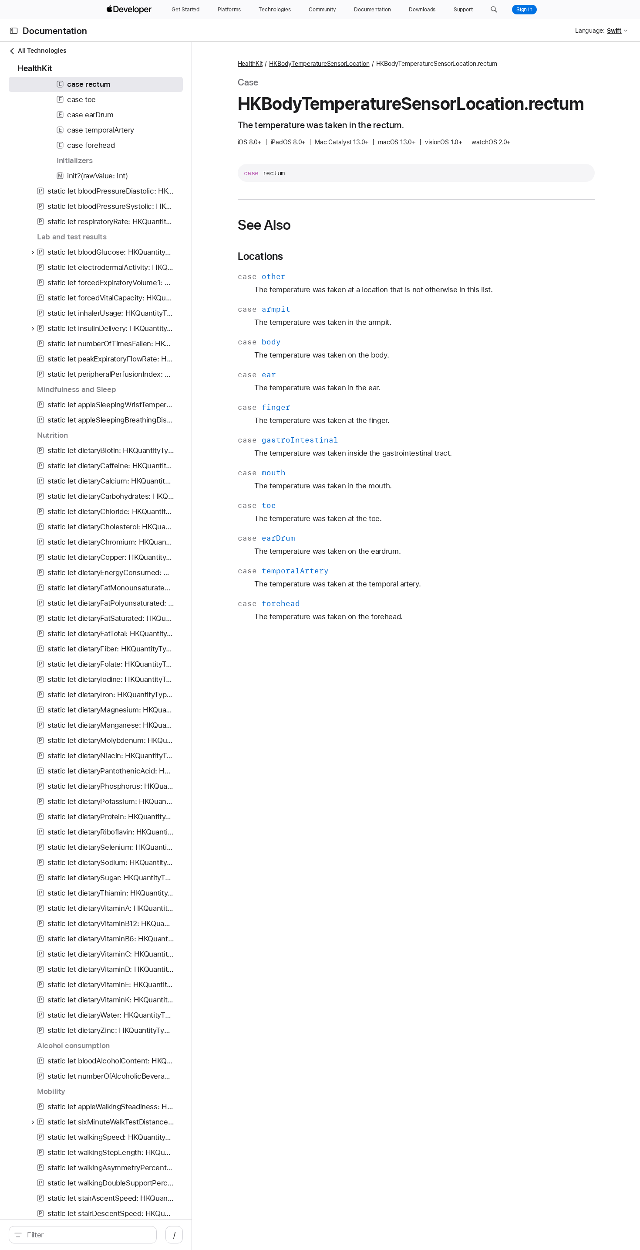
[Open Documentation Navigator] (13, 30)
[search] (83, 1234)
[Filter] (87, 1234)
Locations (260, 256)
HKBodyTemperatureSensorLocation (319, 63)
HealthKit (250, 63)
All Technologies (42, 50)
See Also (264, 225)
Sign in (524, 10)
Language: (590, 30)
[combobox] (87, 1235)
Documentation (55, 30)
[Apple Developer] (130, 9)
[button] (494, 9)
